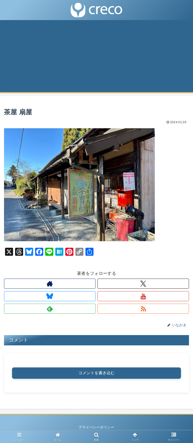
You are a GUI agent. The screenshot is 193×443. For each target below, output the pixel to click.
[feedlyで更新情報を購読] (49, 309)
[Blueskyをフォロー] (49, 296)
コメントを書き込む (96, 373)
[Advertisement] (96, 58)
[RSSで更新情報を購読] (143, 309)
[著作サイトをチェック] (49, 284)
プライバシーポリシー (96, 427)
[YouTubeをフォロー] (143, 296)
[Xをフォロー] (143, 284)
